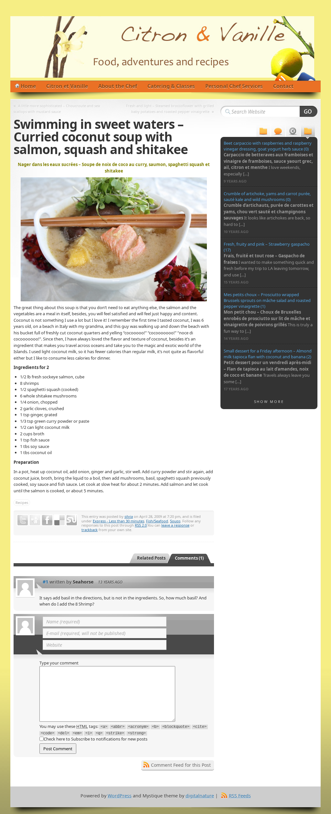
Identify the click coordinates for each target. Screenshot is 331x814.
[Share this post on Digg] (35, 520)
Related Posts (151, 558)
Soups (175, 521)
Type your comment (59, 663)
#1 (45, 582)
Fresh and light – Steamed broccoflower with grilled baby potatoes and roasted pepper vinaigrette (170, 108)
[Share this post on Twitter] (22, 520)
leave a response (175, 525)
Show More (269, 401)
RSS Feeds (240, 796)
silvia (128, 516)
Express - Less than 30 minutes (118, 521)
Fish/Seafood (157, 521)
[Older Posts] (308, 132)
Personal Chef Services (234, 86)
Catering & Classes (171, 86)
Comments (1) (189, 558)
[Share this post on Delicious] (59, 520)
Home (28, 86)
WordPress (120, 796)
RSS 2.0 (141, 525)
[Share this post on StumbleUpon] (72, 520)
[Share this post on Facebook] (47, 520)
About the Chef (117, 86)
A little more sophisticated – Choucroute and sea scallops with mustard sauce (57, 108)
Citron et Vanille (67, 86)
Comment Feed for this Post (181, 765)
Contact (283, 86)
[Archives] (293, 132)
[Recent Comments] (278, 132)
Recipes (22, 502)
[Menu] (263, 132)
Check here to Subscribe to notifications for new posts (95, 739)
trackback (89, 529)
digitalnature (200, 796)
